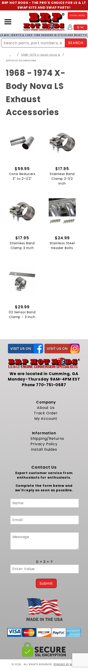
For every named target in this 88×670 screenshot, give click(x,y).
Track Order (46, 413)
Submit (46, 583)
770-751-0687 (51, 385)
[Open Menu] (7, 22)
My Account (45, 418)
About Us (45, 407)
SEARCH (75, 42)
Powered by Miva (64, 664)
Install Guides (44, 449)
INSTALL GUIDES (77, 15)
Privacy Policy (43, 444)
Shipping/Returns (47, 438)
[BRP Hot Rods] (44, 21)
